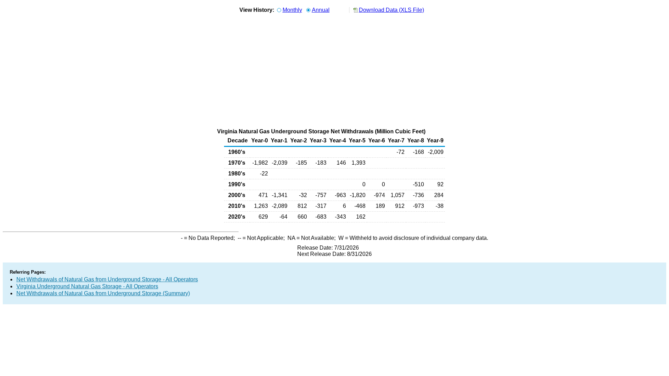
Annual (321, 10)
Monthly (292, 10)
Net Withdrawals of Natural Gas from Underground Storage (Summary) (103, 293)
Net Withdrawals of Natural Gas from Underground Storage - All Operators (107, 279)
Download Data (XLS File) (391, 10)
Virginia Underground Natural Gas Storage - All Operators (87, 286)
